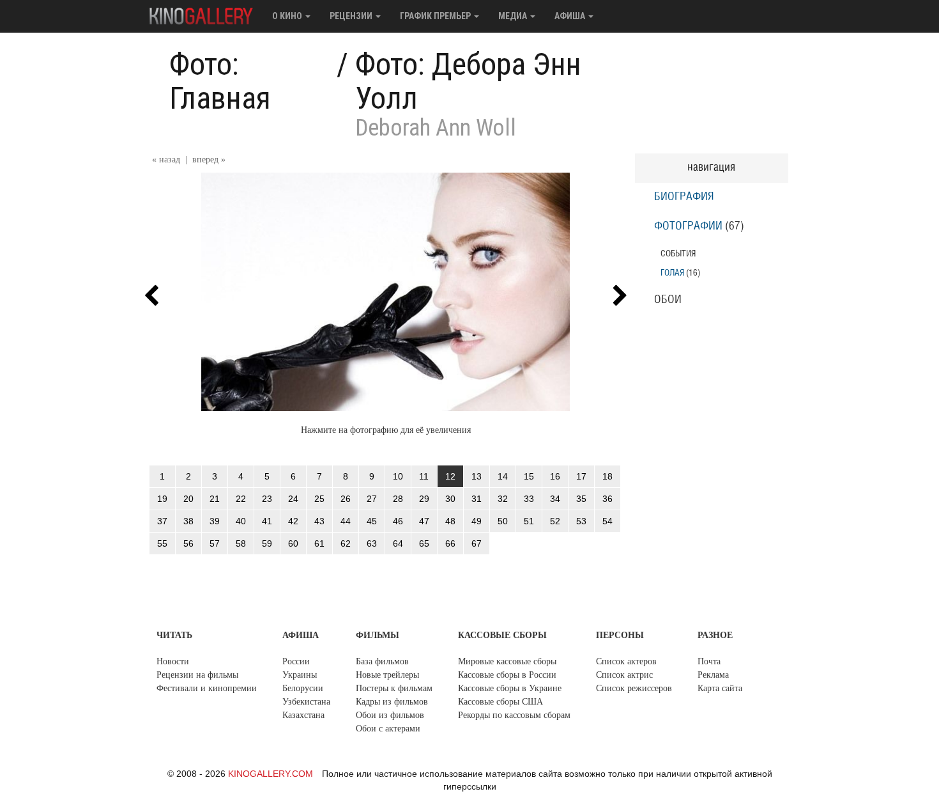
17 (581, 476)
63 (372, 543)
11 (424, 476)
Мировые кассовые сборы (507, 661)
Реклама (713, 675)
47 (424, 521)
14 (503, 476)
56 (188, 543)
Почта (709, 661)
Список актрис (624, 675)
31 (476, 499)
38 (188, 521)
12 (450, 476)
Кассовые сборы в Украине (509, 688)
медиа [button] (513, 16)
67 (476, 543)
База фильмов (382, 661)
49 (476, 521)
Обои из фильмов (390, 715)
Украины (299, 675)
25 (319, 499)
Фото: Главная (220, 81)
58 (241, 543)
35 (581, 499)
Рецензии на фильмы (197, 675)
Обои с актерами (388, 728)
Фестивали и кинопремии (206, 688)
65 (424, 543)
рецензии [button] (352, 16)
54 (607, 521)
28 (398, 499)
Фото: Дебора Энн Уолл (468, 81)
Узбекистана (306, 702)
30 (450, 499)
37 (162, 521)
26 (345, 499)
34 (555, 499)
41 (267, 521)
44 (345, 521)
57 (215, 543)
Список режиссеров (634, 688)
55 (162, 543)
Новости (172, 661)
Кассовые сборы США (500, 702)
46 (398, 521)
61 (319, 543)
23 (267, 499)
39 (215, 521)
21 (215, 499)
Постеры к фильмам (394, 688)
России (296, 661)
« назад (166, 159)
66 (450, 543)
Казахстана (303, 715)
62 (345, 543)
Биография (684, 197)
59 (267, 543)
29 (424, 499)
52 (555, 521)
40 (241, 521)
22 (241, 499)
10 (398, 476)
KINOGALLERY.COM (270, 774)
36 (607, 499)
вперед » (208, 159)
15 (529, 476)
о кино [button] (288, 16)
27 (372, 499)
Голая (672, 273)
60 (293, 543)
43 (319, 521)
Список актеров (626, 661)
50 (503, 521)
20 (188, 499)
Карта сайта (720, 688)
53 (581, 521)
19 (162, 499)
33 (529, 499)
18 (607, 476)
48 (450, 521)
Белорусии (302, 688)
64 (398, 543)
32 (503, 499)
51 (529, 521)
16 (555, 476)
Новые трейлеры (387, 675)
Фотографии (688, 226)
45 (372, 521)
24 (293, 499)
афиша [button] (570, 16)
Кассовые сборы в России (507, 675)
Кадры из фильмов (392, 702)
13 (476, 476)
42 (293, 521)
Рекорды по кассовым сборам (514, 715)
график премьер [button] (436, 16)
